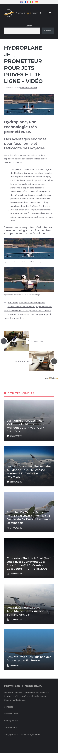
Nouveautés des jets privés (32, 302)
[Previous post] (4, 341)
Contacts (8, 706)
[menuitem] (21, 2)
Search (29, 25)
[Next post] (54, 361)
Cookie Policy (10, 727)
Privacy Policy (11, 720)
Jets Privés (13, 302)
